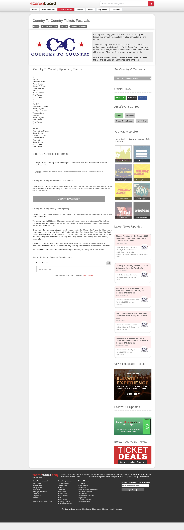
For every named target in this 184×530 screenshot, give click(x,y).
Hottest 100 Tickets (65, 504)
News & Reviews (48, 10)
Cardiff (112, 509)
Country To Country (78, 26)
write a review (88, 276)
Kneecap (36, 498)
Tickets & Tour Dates (49, 26)
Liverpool (119, 509)
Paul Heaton (62, 500)
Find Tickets (37, 95)
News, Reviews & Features (88, 490)
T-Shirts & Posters (84, 500)
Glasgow (105, 509)
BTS (59, 498)
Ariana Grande (63, 484)
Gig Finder (103, 10)
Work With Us (83, 486)
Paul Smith (37, 484)
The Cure (61, 490)
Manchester (86, 509)
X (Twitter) (132, 98)
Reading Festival (64, 502)
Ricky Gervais (38, 488)
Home (34, 10)
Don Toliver (37, 490)
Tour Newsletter (84, 502)
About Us (81, 484)
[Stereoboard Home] (43, 5)
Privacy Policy (133, 477)
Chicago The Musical (40, 492)
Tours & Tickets (66, 10)
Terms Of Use (144, 477)
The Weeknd (62, 486)
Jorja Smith (37, 496)
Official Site (120, 98)
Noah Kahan (37, 486)
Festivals (64, 26)
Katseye (61, 488)
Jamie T (36, 494)
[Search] (151, 3)
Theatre (80, 10)
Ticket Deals (82, 494)
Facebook (142, 98)
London (78, 509)
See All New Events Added (42, 502)
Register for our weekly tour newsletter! (136, 482)
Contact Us (116, 10)
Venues (90, 10)
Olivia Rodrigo (63, 496)
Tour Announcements (86, 496)
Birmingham (96, 509)
